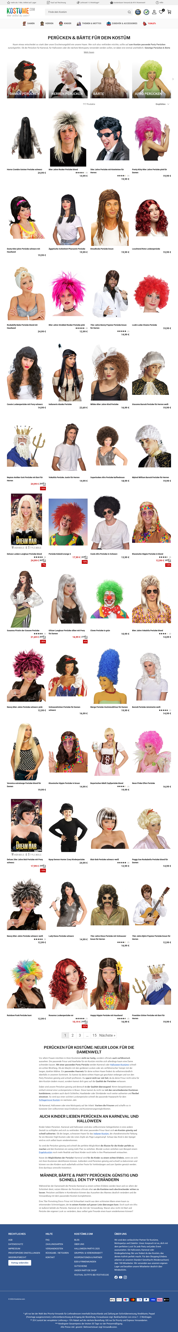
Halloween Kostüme (119, 1064)
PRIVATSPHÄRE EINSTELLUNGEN (24, 1253)
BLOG (76, 1240)
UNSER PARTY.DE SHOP (85, 1270)
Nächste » (107, 1035)
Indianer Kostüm (101, 1133)
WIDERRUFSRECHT (17, 1257)
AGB (10, 1240)
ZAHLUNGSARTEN (54, 1244)
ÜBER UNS (79, 1244)
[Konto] (154, 12)
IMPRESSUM (14, 1248)
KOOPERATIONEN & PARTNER (88, 1257)
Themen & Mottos (91, 23)
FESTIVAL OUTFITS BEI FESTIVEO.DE (91, 1275)
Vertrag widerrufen (19, 1263)
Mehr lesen (89, 52)
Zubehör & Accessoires (124, 23)
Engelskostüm (45, 1152)
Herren (49, 23)
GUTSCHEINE (80, 1266)
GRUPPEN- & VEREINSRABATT (88, 1253)
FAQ (47, 1240)
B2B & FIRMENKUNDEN (85, 1261)
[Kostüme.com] (21, 12)
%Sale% (152, 23)
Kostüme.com (19, 1299)
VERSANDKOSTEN (54, 1248)
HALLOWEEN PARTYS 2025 (87, 1248)
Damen (31, 23)
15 (94, 1035)
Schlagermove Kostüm (49, 1100)
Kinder (67, 23)
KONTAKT (50, 1257)
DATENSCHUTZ (15, 1244)
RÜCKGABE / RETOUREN (57, 1253)
